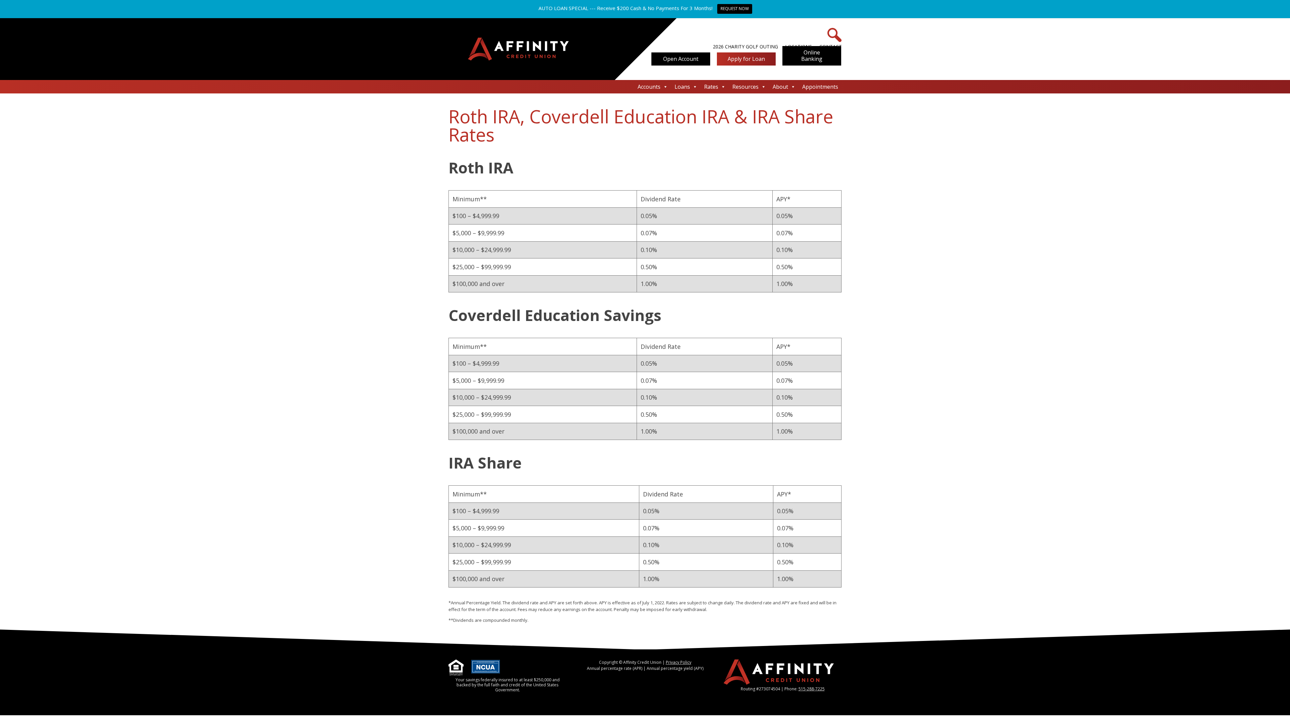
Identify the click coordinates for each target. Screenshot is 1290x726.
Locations (798, 46)
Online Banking (811, 56)
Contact (830, 46)
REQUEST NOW (735, 8)
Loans (682, 86)
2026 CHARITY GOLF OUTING (745, 46)
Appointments (820, 86)
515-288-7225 (812, 689)
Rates (711, 86)
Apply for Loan (746, 59)
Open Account (680, 59)
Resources (745, 86)
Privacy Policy (678, 662)
